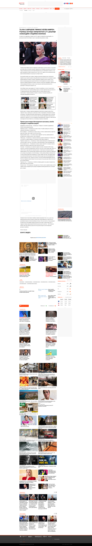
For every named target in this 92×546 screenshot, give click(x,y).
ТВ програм (21, 10)
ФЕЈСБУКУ (44, 237)
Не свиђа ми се (52, 305)
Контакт (24, 541)
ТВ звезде (25, 10)
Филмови (30, 10)
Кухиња (33, 8)
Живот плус (29, 8)
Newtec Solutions (66, 544)
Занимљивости (46, 8)
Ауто (53, 8)
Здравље (24, 8)
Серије (33, 10)
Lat (70, 3)
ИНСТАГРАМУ (38, 237)
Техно (51, 8)
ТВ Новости (57, 8)
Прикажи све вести (62, 66)
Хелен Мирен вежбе (23, 283)
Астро (41, 8)
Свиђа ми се (43, 305)
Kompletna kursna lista (68, 297)
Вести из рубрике (22, 513)
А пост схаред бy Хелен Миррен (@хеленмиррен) (33, 215)
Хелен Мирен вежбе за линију (32, 283)
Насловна (21, 8)
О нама (52, 539)
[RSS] (71, 123)
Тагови (21, 279)
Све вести (59, 123)
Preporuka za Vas (22, 264)
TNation (71, 544)
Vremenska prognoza (61, 281)
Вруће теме (22, 286)
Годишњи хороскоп (66, 86)
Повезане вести (22, 492)
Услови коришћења (57, 539)
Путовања (38, 8)
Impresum (21, 541)
